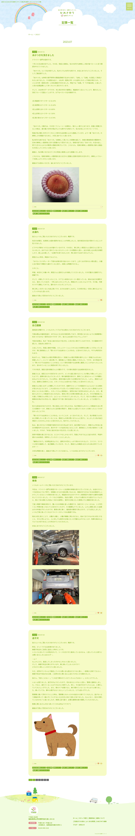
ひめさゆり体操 (101, 821)
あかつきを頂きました (43, 55)
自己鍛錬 (36, 325)
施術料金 (92, 818)
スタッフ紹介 (83, 818)
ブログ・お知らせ (79, 825)
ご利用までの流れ (79, 821)
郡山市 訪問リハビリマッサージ (41, 213)
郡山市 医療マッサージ (68, 211)
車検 (34, 480)
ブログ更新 (49, 211)
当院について (100, 818)
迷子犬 (35, 638)
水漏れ (35, 231)
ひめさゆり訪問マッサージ (39, 211)
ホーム (75, 818)
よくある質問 (90, 821)
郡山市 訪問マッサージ (81, 211)
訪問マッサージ (57, 211)
